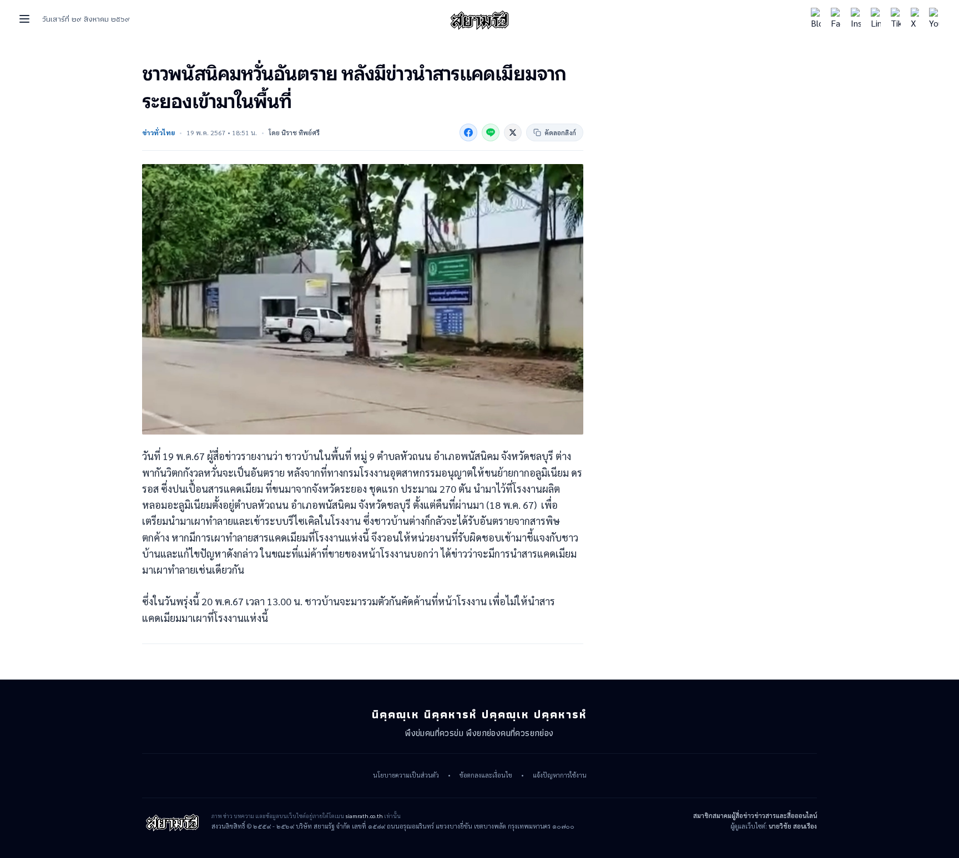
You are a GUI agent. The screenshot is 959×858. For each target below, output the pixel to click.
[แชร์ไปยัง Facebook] (468, 132)
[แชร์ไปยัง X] (513, 132)
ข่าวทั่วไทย (158, 132)
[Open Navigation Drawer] (24, 19)
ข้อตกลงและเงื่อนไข (486, 775)
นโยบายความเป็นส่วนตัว (406, 775)
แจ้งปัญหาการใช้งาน (560, 775)
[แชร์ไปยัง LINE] (490, 132)
